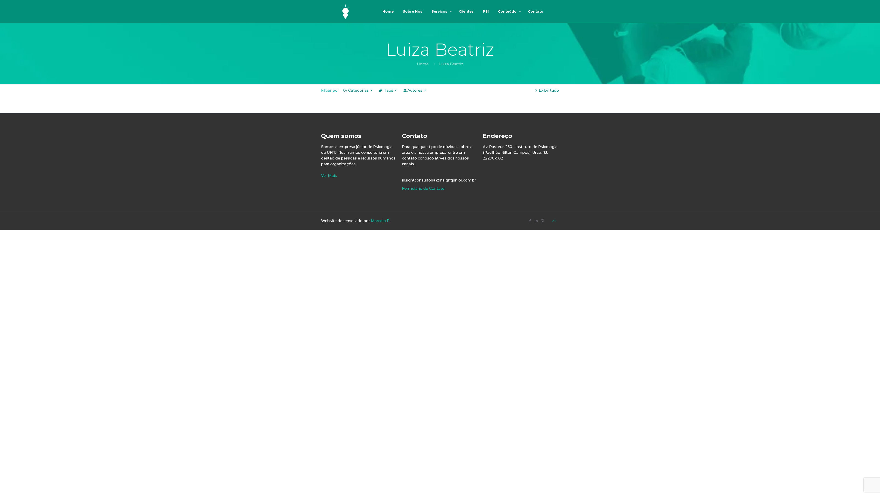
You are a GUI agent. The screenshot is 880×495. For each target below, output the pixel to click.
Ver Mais (329, 175)
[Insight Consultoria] (346, 11)
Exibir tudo (549, 90)
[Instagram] (542, 221)
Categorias (358, 90)
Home (423, 64)
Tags (388, 90)
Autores (414, 90)
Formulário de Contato (423, 188)
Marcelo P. (380, 221)
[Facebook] (530, 221)
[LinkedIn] (536, 221)
